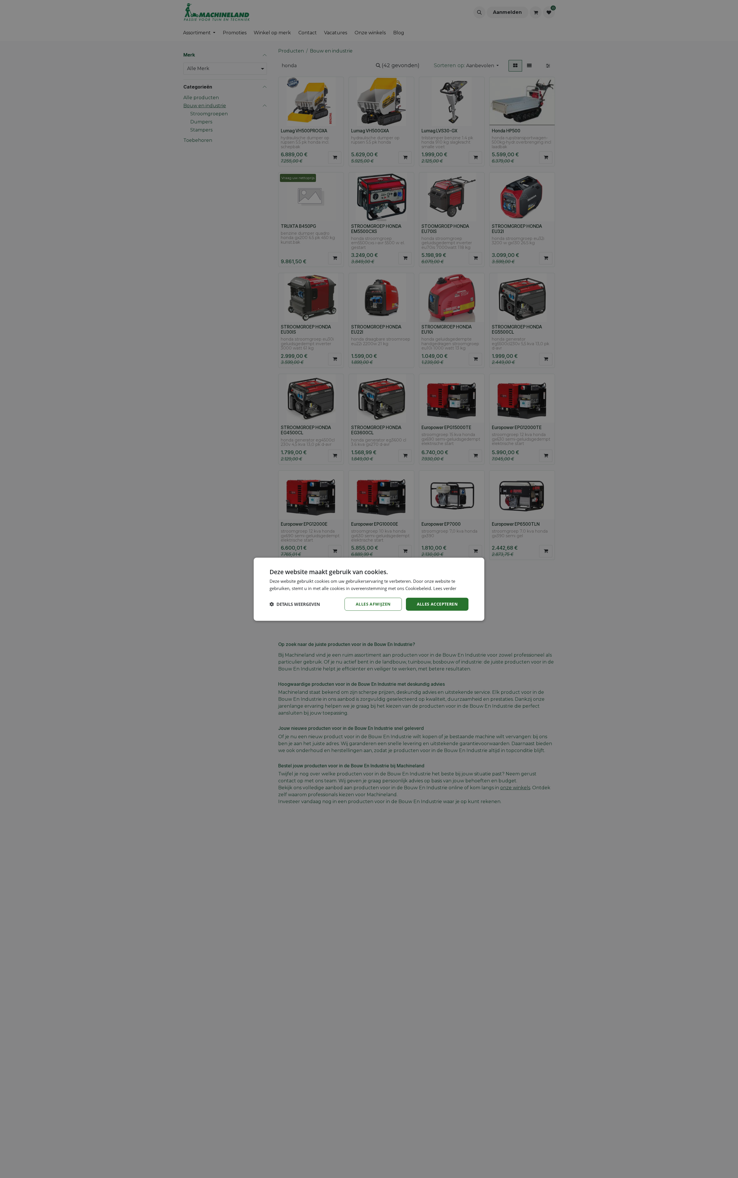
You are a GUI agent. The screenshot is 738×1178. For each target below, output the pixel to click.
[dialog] (369, 589)
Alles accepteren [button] (437, 603)
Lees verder (444, 588)
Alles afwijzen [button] (373, 603)
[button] (295, 604)
